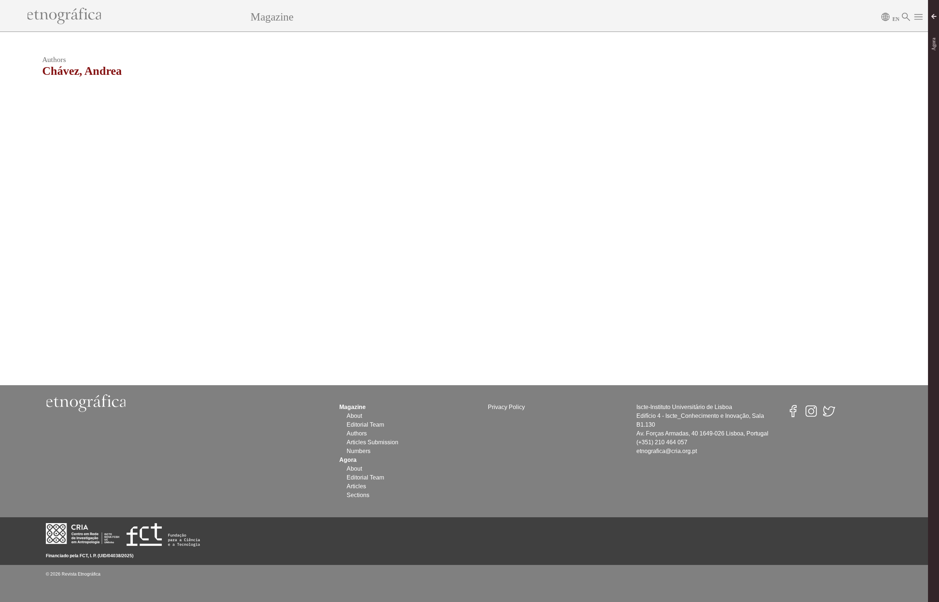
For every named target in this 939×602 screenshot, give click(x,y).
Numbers (358, 451)
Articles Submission (372, 442)
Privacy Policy (506, 407)
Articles (356, 486)
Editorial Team (365, 425)
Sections (358, 495)
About (354, 416)
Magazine (272, 17)
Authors (357, 433)
